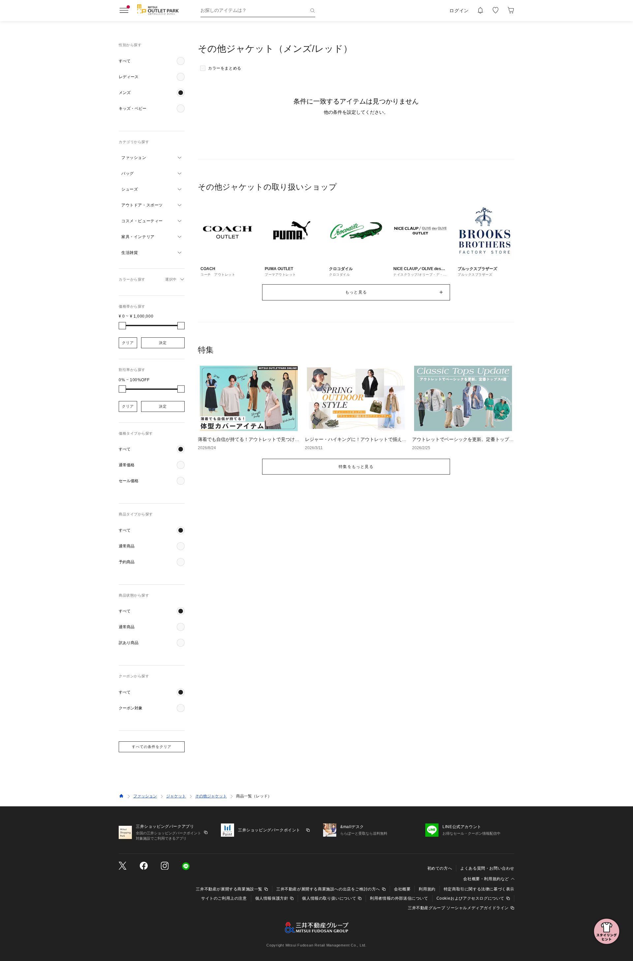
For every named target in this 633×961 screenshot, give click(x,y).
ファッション (145, 796)
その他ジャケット (211, 796)
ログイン (459, 10)
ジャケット (176, 796)
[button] (152, 61)
